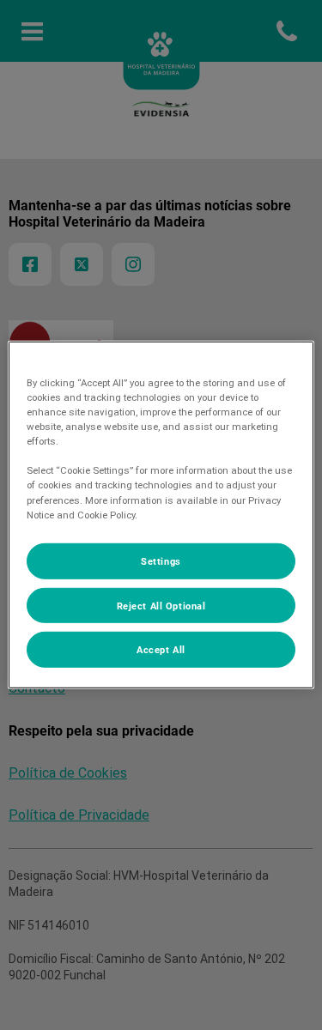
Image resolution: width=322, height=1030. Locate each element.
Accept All (161, 649)
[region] (160, 515)
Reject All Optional (161, 604)
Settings (161, 560)
